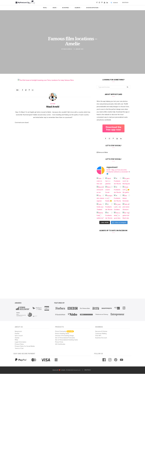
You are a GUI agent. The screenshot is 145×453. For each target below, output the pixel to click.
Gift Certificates (60, 344)
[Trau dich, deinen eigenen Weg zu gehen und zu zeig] (100, 198)
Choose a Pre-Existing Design (64, 335)
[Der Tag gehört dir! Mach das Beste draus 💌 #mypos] (126, 215)
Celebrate (77, 7)
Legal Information (20, 342)
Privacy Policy (19, 344)
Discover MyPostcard (92, 7)
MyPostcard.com (75, 370)
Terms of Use (19, 348)
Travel (45, 7)
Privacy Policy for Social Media (25, 346)
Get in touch (19, 335)
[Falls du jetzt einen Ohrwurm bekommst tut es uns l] (126, 207)
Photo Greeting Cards (62, 333)
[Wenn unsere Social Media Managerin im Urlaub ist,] (109, 189)
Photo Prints (59, 342)
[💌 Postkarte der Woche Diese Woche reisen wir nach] (118, 181)
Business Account (101, 338)
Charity (17, 338)
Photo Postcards (64, 331)
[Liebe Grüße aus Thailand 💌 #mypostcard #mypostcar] (100, 207)
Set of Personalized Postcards (65, 338)
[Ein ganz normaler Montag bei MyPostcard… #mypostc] (126, 181)
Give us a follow (103, 152)
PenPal (17, 333)
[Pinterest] (7, 96)
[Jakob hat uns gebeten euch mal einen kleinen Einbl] (109, 181)
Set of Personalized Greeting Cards (66, 340)
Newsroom (18, 331)
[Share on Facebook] (7, 86)
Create (54, 7)
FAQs (16, 340)
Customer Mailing (101, 333)
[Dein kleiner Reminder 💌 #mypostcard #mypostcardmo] (126, 198)
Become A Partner (101, 331)
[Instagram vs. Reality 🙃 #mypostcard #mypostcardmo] (109, 198)
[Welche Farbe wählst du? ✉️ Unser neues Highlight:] (100, 215)
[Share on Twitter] (7, 91)
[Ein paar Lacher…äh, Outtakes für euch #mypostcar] (118, 207)
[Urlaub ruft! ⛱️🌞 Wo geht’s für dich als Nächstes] (126, 189)
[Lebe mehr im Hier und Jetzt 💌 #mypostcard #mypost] (100, 181)
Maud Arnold (67, 49)
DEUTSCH (125, 2)
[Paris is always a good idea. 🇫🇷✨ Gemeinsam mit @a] (118, 215)
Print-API (98, 335)
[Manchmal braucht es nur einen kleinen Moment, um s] (100, 189)
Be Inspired (65, 7)
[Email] (7, 101)
